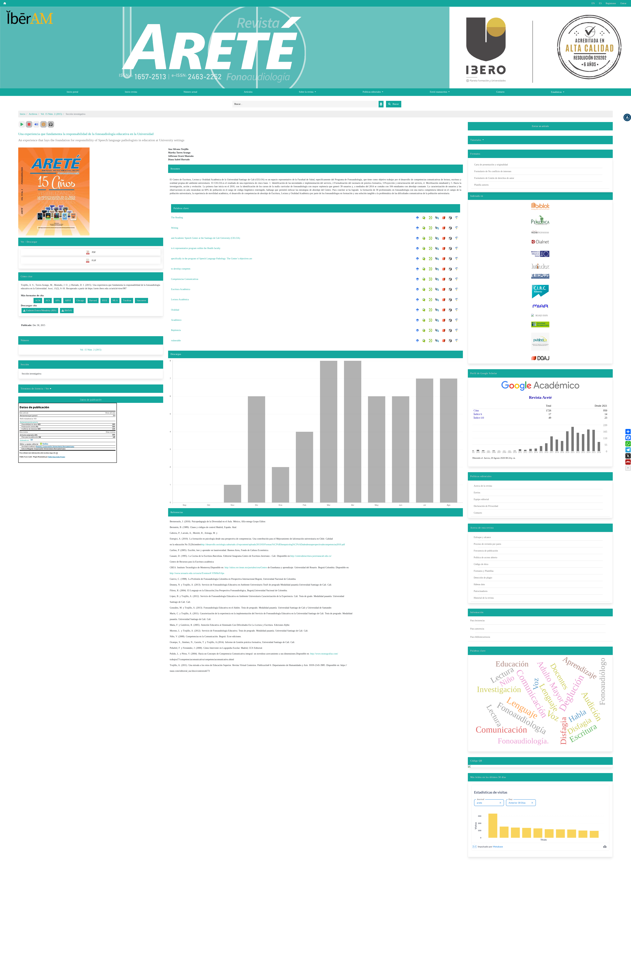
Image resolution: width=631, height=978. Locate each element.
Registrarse (611, 3)
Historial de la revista (484, 598)
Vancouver (141, 300)
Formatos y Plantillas (483, 571)
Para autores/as (477, 629)
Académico (176, 320)
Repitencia (176, 330)
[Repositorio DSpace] (431, 217)
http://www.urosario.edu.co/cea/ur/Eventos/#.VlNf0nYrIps (197, 573)
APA (57, 300)
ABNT (68, 300)
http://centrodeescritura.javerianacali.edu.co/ (310, 556)
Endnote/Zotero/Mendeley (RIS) (40, 310)
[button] (627, 117)
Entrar (623, 3)
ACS (48, 300)
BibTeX (68, 310)
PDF (94, 252)
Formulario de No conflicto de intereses (492, 171)
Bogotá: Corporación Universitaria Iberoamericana (55, 446)
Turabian (127, 300)
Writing (174, 228)
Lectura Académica (180, 299)
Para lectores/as (477, 620)
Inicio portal (72, 92)
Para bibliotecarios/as (480, 637)
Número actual (190, 92)
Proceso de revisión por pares (487, 544)
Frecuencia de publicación (486, 551)
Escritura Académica (180, 289)
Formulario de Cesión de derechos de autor (494, 178)
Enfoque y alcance (482, 537)
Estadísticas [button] (556, 92)
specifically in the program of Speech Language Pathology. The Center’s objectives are (211, 258)
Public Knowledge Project (56, 457)
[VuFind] (424, 217)
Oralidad (175, 310)
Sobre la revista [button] (306, 92)
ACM (37, 300)
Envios (477, 492)
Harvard (93, 300)
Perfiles (45, 444)
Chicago (80, 300)
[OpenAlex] (451, 217)
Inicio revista (131, 92)
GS (32, 439)
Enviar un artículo (540, 126)
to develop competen (180, 269)
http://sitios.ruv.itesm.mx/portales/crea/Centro (246, 567)
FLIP (94, 260)
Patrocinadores (480, 591)
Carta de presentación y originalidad (491, 164)
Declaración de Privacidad (486, 506)
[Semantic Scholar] (457, 217)
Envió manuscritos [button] (439, 92)
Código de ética (481, 564)
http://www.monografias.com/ (324, 653)
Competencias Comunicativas (184, 279)
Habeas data (479, 584)
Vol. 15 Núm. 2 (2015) (51, 114)
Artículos (248, 92)
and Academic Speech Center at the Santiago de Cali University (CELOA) (205, 238)
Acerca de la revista (483, 486)
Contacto (500, 92)
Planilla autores (481, 185)
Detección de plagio (483, 577)
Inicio (22, 114)
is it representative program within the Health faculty (195, 248)
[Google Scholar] (418, 217)
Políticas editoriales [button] (372, 92)
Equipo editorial (481, 499)
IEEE (104, 300)
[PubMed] (437, 217)
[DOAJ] (444, 217)
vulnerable (176, 340)
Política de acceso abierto (485, 557)
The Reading (177, 217)
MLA (115, 300)
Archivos (33, 114)
